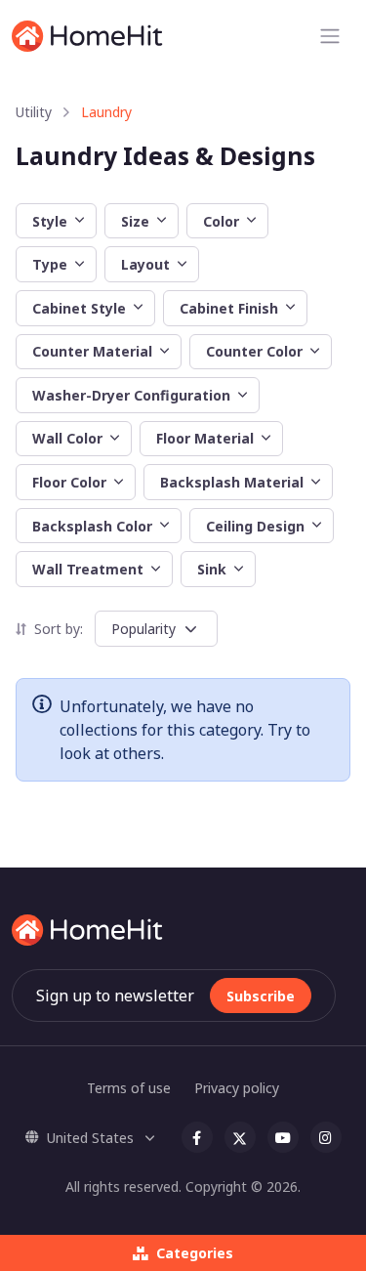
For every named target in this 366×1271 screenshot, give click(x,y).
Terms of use (129, 1088)
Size (135, 221)
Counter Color (254, 351)
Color (221, 221)
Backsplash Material (232, 482)
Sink (211, 569)
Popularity (143, 628)
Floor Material (205, 438)
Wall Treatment (87, 569)
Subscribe (260, 996)
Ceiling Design (255, 526)
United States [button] (92, 1137)
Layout (145, 264)
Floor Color (69, 482)
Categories (194, 1253)
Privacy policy (236, 1088)
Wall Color (67, 438)
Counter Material (92, 351)
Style (49, 221)
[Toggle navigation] (329, 36)
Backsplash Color (92, 526)
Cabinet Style (79, 308)
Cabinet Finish (229, 308)
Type (49, 264)
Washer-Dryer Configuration (131, 395)
